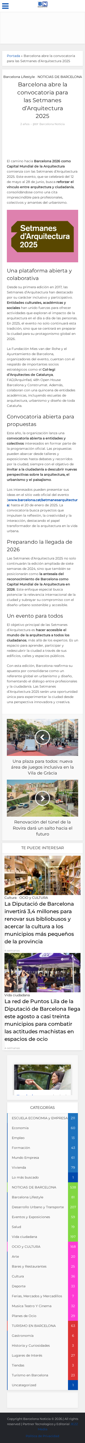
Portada (13, 56)
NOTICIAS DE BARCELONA (60, 77)
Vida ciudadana (17, 995)
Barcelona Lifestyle (19, 77)
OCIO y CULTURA (33, 898)
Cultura (10, 898)
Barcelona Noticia (52, 124)
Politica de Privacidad (42, 1436)
